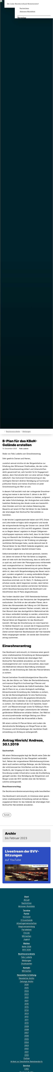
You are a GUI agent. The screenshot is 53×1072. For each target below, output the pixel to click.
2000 (26, 1055)
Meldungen (26, 431)
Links (26, 1069)
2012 (26, 1016)
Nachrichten (24, 8)
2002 (26, 1048)
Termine (21, 17)
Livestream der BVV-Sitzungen (22, 853)
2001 (27, 1052)
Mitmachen (26, 936)
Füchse (27, 1058)
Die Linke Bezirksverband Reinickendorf (23, 4)
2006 (26, 1036)
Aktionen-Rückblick (27, 12)
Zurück (7, 815)
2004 (26, 1042)
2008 (26, 1029)
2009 (26, 1026)
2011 (26, 1020)
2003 (26, 1045)
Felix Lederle (26, 957)
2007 (26, 1032)
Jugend (26, 939)
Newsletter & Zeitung (26, 975)
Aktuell (26, 900)
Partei (26, 913)
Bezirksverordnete (13, 431)
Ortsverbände (27, 920)
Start (26, 896)
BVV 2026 (26, 950)
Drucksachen (26, 963)
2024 (26, 991)
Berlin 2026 (26, 946)
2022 (27, 997)
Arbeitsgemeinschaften (27, 923)
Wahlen (26, 943)
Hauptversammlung (26, 926)
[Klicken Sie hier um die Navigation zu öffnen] (49, 3)
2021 (26, 1000)
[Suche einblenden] (42, 3)
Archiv (10, 833)
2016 (27, 1004)
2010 (27, 1023)
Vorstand (26, 917)
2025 (26, 988)
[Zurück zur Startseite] (3, 431)
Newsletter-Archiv (26, 978)
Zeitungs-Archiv (26, 981)
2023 (26, 994)
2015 (27, 1007)
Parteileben (27, 929)
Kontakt (26, 968)
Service (26, 1065)
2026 (26, 984)
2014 (26, 1010)
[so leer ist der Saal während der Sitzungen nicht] (26, 872)
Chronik (26, 933)
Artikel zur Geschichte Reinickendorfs (26, 1061)
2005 (26, 1039)
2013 (27, 1013)
